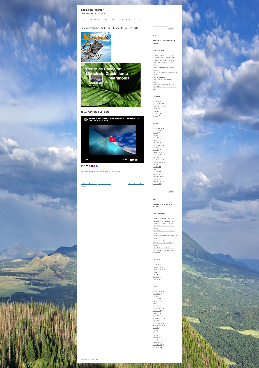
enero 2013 (156, 157)
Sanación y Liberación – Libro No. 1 (163, 55)
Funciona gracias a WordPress (89, 359)
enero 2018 (156, 142)
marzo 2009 (156, 179)
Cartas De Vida (126, 19)
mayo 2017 (156, 150)
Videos (114, 19)
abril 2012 (156, 164)
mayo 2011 (156, 169)
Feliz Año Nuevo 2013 (136, 184)
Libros (155, 111)
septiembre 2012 (158, 162)
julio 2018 (155, 133)
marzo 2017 (156, 152)
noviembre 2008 (157, 181)
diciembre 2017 (157, 145)
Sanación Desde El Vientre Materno (163, 60)
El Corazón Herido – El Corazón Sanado (164, 58)
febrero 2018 (156, 140)
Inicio (82, 19)
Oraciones (156, 113)
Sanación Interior (92, 10)
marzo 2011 (156, 174)
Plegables (155, 116)
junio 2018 (156, 135)
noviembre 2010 (157, 176)
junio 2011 (156, 167)
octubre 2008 (157, 184)
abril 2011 (156, 172)
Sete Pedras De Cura (159, 77)
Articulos (101, 171)
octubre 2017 (157, 147)
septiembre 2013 (158, 155)
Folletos (138, 19)
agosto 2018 (156, 130)
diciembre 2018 (157, 128)
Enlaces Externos (158, 106)
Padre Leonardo (94, 19)
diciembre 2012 (157, 159)
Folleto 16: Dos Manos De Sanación (163, 84)
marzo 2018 (156, 138)
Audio (106, 19)
